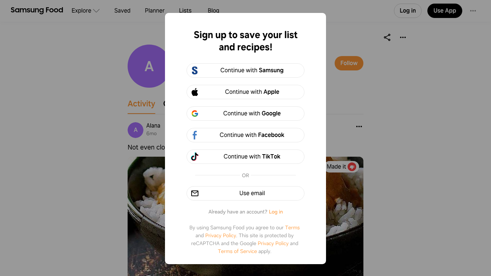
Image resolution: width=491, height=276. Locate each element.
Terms (292, 227)
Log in (276, 211)
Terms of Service (237, 251)
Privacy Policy (220, 235)
